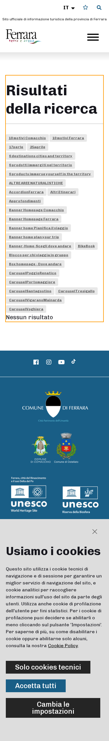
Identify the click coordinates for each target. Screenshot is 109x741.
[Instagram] (48, 362)
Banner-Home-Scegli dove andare (40, 246)
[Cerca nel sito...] (99, 8)
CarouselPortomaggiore (32, 282)
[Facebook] (36, 362)
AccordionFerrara (26, 192)
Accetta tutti (35, 685)
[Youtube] (61, 362)
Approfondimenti (25, 201)
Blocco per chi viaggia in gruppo (38, 255)
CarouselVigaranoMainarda (35, 300)
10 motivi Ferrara (68, 138)
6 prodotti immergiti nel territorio (40, 165)
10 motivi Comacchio (27, 138)
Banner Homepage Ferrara (33, 219)
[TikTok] (73, 362)
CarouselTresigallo (76, 291)
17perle (16, 147)
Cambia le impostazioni (53, 707)
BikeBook (86, 246)
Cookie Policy (63, 645)
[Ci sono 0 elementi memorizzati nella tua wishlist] (85, 7)
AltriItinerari (63, 192)
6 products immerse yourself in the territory (50, 174)
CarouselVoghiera (26, 309)
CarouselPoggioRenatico (32, 273)
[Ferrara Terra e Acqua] (26, 36)
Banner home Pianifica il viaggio (38, 228)
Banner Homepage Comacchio (36, 210)
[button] (69, 7)
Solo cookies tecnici (48, 667)
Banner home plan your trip (34, 237)
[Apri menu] (93, 37)
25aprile (37, 147)
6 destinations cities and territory (40, 156)
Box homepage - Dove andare (35, 264)
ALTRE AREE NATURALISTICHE (36, 183)
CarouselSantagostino (30, 291)
